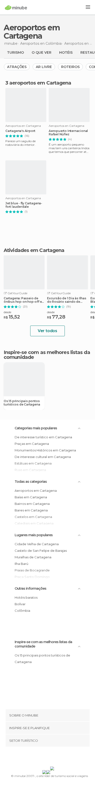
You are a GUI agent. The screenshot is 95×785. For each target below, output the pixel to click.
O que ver (41, 52)
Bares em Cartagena (31, 510)
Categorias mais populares (36, 428)
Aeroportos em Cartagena (36, 490)
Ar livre (44, 67)
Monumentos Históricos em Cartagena (45, 450)
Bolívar (20, 604)
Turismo (15, 52)
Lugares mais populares (34, 535)
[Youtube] (59, 757)
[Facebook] (40, 757)
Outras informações (30, 588)
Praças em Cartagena (32, 444)
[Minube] (16, 7)
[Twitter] (46, 757)
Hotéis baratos (26, 597)
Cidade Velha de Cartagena (37, 544)
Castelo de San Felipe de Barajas (41, 550)
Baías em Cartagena (31, 497)
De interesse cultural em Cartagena (43, 457)
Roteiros (70, 67)
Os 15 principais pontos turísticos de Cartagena (22, 402)
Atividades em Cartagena (34, 250)
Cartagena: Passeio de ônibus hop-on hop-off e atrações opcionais (23, 300)
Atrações (17, 67)
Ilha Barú (21, 564)
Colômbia (22, 610)
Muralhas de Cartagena (33, 557)
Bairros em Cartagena (32, 504)
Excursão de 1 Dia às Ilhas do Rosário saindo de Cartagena (66, 300)
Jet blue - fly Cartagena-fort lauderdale (23, 205)
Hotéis (66, 52)
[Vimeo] (52, 757)
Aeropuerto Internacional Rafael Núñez (68, 132)
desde (7, 312)
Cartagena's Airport (20, 131)
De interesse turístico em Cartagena (43, 437)
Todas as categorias (31, 481)
